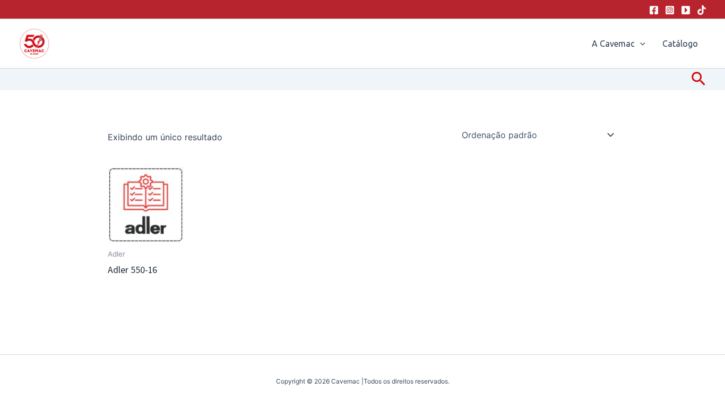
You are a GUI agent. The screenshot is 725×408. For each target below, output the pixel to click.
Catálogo (680, 43)
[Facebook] (654, 10)
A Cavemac (613, 43)
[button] (640, 43)
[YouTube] (686, 10)
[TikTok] (701, 10)
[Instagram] (670, 10)
